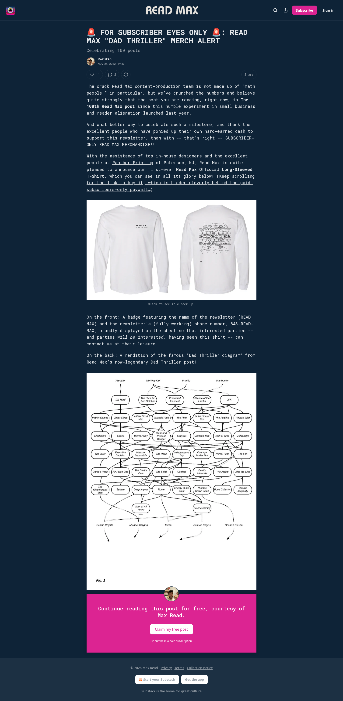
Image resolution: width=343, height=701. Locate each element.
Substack (148, 691)
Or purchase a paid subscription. (171, 641)
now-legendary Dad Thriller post (154, 362)
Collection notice (200, 668)
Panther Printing (132, 162)
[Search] (275, 10)
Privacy (166, 668)
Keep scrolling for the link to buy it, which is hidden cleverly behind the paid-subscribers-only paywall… (171, 182)
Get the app (194, 679)
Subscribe (304, 10)
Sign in (328, 10)
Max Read (105, 59)
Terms (179, 668)
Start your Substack (159, 679)
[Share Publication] (285, 10)
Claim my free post (171, 629)
